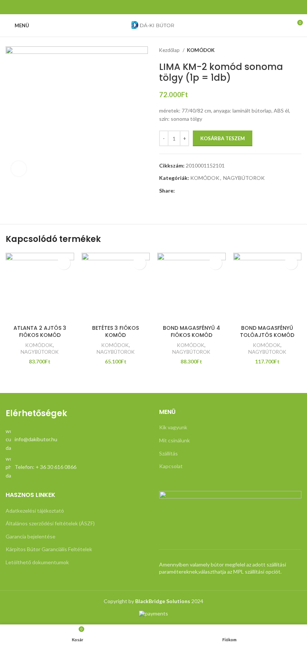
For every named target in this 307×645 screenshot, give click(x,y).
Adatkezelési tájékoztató (35, 510)
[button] (63, 263)
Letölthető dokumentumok (37, 562)
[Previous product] (282, 50)
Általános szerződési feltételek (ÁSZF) (50, 523)
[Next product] (297, 50)
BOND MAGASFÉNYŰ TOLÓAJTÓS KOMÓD (267, 331)
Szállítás (168, 453)
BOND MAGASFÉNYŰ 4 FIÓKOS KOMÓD (191, 331)
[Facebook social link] (153, 7)
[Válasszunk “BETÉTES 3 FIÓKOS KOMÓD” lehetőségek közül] (139, 263)
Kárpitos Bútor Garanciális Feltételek (49, 549)
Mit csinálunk (174, 440)
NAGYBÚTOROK (244, 178)
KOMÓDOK (201, 50)
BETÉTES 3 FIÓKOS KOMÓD (115, 331)
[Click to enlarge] (18, 168)
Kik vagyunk (173, 427)
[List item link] (77, 439)
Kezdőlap (170, 50)
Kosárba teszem (222, 138)
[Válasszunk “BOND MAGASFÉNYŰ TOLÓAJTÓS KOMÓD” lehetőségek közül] (291, 263)
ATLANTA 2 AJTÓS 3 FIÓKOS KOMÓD (39, 331)
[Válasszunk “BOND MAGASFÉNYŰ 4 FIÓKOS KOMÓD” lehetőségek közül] (215, 263)
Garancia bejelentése (30, 536)
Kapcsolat (171, 466)
